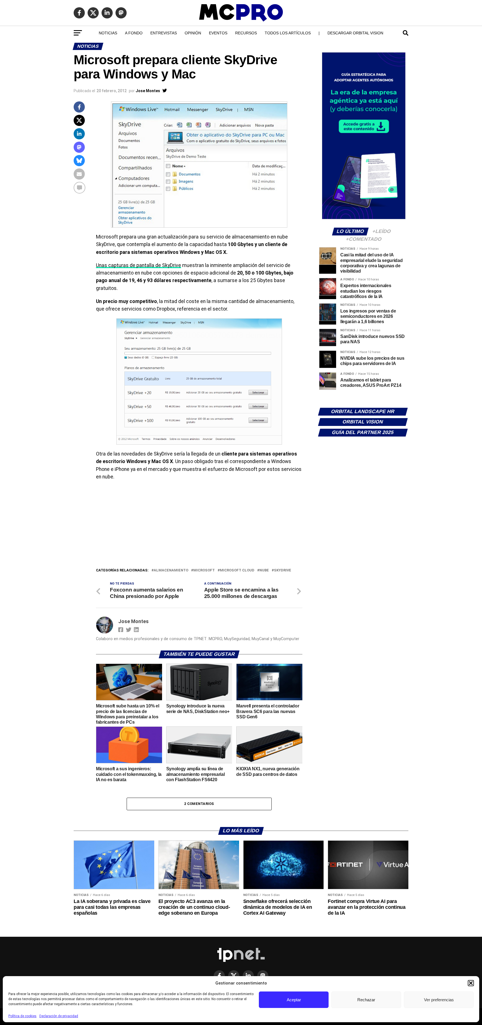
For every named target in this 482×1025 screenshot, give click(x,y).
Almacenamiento (171, 570)
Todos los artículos (288, 33)
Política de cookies (22, 1016)
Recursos (246, 33)
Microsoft (204, 570)
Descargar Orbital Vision (355, 33)
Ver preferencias (439, 999)
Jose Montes (148, 91)
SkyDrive (282, 570)
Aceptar (294, 999)
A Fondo (134, 33)
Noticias (108, 33)
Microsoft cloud (237, 570)
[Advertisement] (199, 525)
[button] (471, 983)
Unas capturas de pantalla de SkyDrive (138, 265)
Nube (264, 570)
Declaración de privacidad (58, 1016)
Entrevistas (163, 33)
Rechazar (366, 999)
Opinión (193, 33)
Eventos (218, 33)
